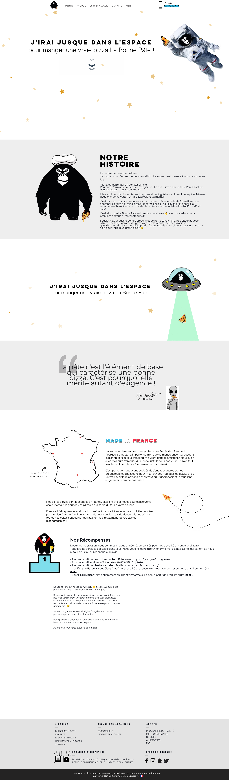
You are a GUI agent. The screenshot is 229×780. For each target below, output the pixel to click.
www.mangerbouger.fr (149, 773)
